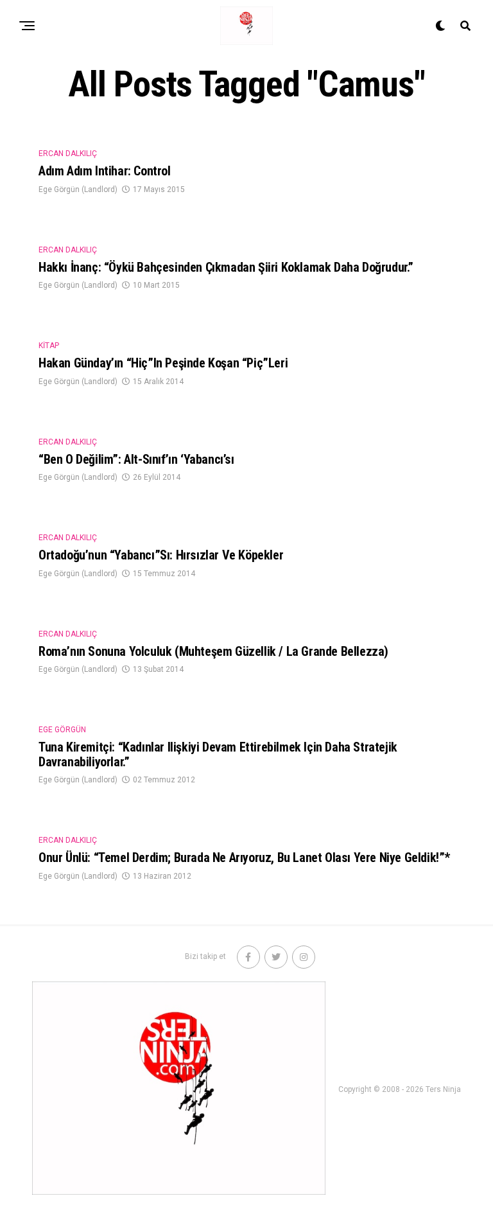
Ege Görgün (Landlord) (78, 189)
